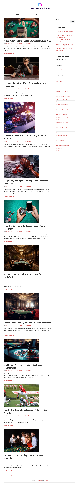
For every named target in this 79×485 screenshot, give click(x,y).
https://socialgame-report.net (62, 145)
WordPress (39, 480)
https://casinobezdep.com (61, 101)
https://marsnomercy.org (61, 130)
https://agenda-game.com (61, 135)
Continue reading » (9, 53)
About (40, 14)
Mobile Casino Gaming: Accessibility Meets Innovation (27, 322)
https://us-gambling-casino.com (63, 106)
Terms (55, 14)
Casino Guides (24, 14)
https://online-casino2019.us (62, 114)
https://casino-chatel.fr (61, 140)
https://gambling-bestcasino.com (63, 119)
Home (17, 14)
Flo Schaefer (19, 43)
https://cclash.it (59, 143)
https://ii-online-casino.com (62, 99)
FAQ (45, 14)
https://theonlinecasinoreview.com (63, 94)
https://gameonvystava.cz (61, 125)
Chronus (46, 480)
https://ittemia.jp (59, 148)
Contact (61, 14)
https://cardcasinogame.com (62, 104)
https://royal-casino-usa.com (62, 109)
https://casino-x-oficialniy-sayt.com (63, 122)
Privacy (50, 14)
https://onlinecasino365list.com (62, 117)
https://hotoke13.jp (60, 150)
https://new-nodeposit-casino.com (63, 91)
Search (57, 19)
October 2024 (59, 69)
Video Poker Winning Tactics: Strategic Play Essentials (27, 41)
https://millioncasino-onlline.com (63, 96)
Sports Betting (33, 14)
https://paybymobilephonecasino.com (64, 112)
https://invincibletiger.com (61, 137)
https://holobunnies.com (61, 132)
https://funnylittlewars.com (62, 127)
